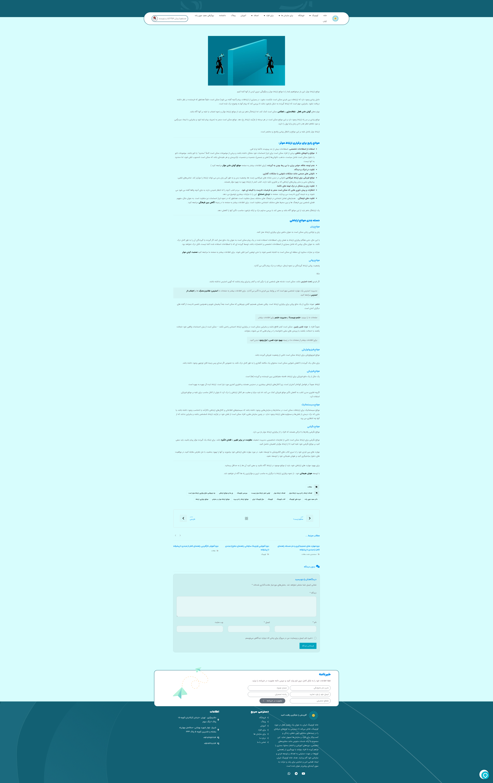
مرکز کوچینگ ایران (258, 499)
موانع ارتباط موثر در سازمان (221, 499)
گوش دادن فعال (304, 111)
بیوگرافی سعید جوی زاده (204, 15)
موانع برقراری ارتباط (202, 499)
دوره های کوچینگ (295, 499)
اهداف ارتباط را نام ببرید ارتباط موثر (300, 493)
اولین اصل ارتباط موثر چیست (260, 493)
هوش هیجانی (306, 473)
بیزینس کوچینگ (242, 493)
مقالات (310, 487)
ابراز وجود (263, 340)
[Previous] (180, 535)
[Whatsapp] (289, 774)
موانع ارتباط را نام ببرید (240, 499)
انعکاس (281, 111)
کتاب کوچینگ (281, 499)
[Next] (175, 535)
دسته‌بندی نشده (311, 554)
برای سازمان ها (287, 15)
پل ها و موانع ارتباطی (226, 493)
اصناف (256, 15)
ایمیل (267, 622)
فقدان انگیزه (226, 440)
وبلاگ (233, 15)
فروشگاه (301, 15)
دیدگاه (313, 592)
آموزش (243, 15)
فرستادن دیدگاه (308, 645)
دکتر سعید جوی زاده (311, 499)
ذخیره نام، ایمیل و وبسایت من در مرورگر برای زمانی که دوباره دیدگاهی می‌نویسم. (279, 638)
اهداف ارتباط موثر (279, 493)
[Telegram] (296, 774)
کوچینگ (315, 15)
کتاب (325, 21)
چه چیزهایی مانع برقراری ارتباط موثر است (201, 493)
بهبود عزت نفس (275, 340)
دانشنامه (222, 15)
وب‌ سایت (219, 622)
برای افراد (270, 15)
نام (314, 622)
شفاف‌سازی (290, 111)
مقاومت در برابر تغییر (243, 440)
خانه (325, 15)
